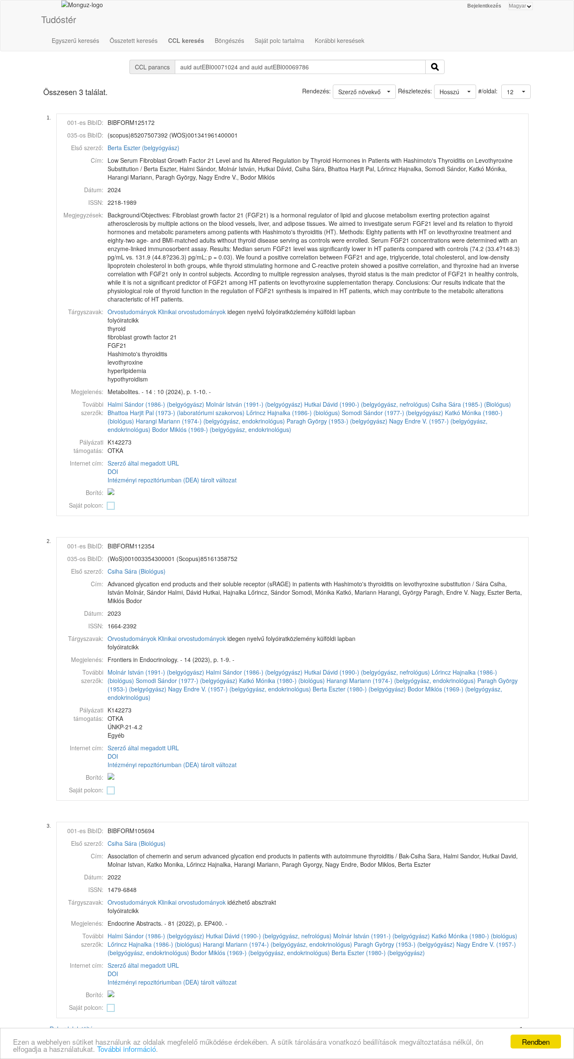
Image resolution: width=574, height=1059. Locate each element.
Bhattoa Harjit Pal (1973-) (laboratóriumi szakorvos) (176, 412)
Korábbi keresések (339, 40)
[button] (516, 92)
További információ (126, 1048)
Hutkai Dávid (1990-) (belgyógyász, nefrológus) (367, 404)
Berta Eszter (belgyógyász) (143, 147)
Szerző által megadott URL (143, 463)
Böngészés (229, 40)
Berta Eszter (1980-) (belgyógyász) (359, 689)
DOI (113, 471)
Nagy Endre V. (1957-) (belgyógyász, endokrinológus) (239, 689)
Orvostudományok (132, 311)
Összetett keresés (134, 40)
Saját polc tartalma (279, 40)
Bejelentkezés (484, 6)
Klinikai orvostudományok (192, 311)
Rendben (536, 1041)
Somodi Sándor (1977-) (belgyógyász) (392, 412)
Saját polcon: (86, 505)
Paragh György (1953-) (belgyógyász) (337, 421)
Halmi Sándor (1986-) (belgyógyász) (156, 404)
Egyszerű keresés (75, 40)
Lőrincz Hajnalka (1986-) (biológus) (293, 412)
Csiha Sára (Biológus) (137, 571)
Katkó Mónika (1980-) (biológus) (282, 680)
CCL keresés (186, 40)
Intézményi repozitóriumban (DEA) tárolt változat (172, 480)
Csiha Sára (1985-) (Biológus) (471, 404)
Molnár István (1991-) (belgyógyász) (254, 404)
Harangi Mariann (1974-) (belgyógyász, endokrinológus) (210, 421)
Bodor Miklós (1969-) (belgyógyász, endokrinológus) (221, 429)
